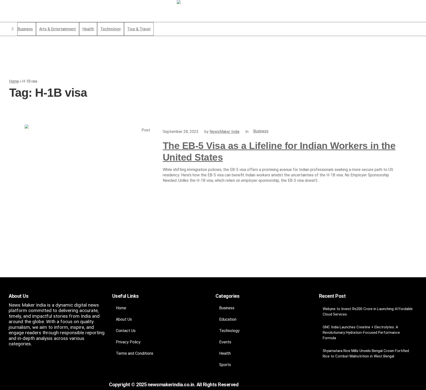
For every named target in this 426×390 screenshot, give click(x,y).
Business (260, 131)
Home (14, 81)
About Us (124, 319)
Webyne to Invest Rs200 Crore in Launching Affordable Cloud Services (368, 311)
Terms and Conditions (134, 353)
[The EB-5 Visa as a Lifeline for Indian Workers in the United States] (89, 189)
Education (227, 319)
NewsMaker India (224, 131)
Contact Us (126, 330)
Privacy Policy (128, 342)
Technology (229, 330)
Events (225, 342)
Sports (225, 364)
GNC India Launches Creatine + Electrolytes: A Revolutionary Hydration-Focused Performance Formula (361, 332)
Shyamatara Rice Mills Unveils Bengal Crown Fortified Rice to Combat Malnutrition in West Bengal (366, 353)
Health (225, 353)
